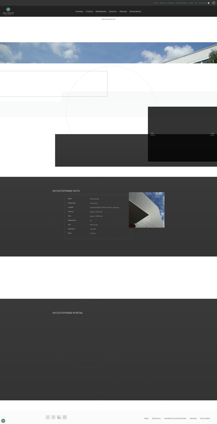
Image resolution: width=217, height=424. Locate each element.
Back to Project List (108, 19)
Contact (170, 3)
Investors (113, 11)
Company (79, 11)
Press (155, 3)
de (196, 3)
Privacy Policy (156, 418)
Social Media (181, 3)
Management (101, 11)
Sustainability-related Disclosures (175, 418)
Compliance (193, 418)
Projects (89, 11)
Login (191, 3)
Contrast (203, 3)
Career (163, 3)
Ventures (123, 11)
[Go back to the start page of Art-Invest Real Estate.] (8, 11)
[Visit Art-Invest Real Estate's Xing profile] (53, 417)
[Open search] (213, 3)
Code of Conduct (205, 418)
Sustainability (135, 11)
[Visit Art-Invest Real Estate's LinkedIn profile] (59, 417)
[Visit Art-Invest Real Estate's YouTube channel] (48, 417)
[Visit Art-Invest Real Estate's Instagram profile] (64, 417)
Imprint (146, 418)
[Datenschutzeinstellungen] (3, 421)
